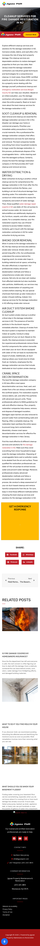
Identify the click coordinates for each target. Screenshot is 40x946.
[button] (11, 554)
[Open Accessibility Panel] (4, 941)
